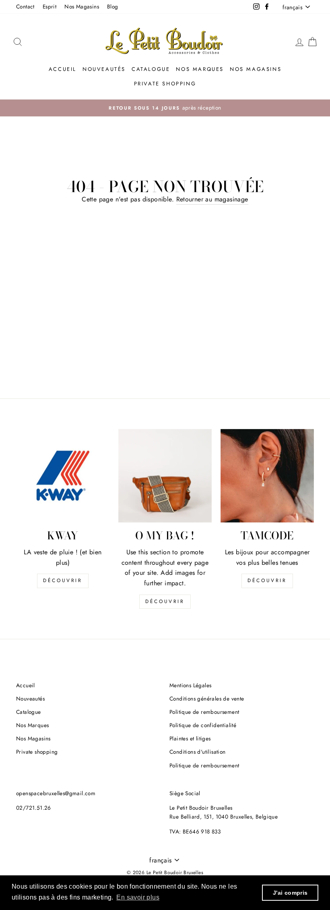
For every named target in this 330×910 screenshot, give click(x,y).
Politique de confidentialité (202, 725)
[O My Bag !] (165, 475)
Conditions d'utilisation (197, 752)
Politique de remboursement (204, 712)
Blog (112, 6)
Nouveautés (104, 69)
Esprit (49, 6)
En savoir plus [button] (137, 897)
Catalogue (151, 69)
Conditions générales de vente (206, 698)
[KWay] (62, 475)
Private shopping (165, 83)
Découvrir (62, 580)
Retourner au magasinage (212, 199)
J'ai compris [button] (290, 892)
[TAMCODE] (267, 475)
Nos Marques (200, 69)
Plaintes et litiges (190, 738)
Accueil (62, 69)
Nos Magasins (81, 6)
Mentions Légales (190, 685)
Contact (25, 6)
